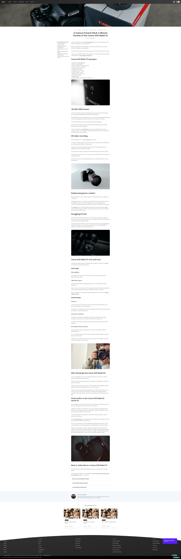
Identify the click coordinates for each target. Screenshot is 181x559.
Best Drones (77, 543)
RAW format (85, 129)
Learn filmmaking (156, 541)
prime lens (105, 223)
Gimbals (5, 547)
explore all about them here (85, 55)
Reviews (27, 1)
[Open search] (174, 2)
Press (24, 555)
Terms (14, 555)
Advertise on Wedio (38, 555)
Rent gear (15, 1)
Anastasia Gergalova (82, 494)
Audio (5, 549)
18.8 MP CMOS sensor (61, 43)
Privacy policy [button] (39, 557)
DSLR (106, 207)
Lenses (5, 543)
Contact (32, 555)
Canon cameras (85, 29)
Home (75, 29)
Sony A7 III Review (116, 549)
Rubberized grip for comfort (62, 46)
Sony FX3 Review (116, 543)
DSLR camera (90, 42)
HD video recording (60, 44)
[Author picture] (73, 496)
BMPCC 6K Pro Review (117, 545)
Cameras (79, 29)
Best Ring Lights (78, 547)
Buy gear (9, 1)
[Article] (72, 513)
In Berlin (40, 551)
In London (40, 547)
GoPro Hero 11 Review (117, 547)
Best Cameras (77, 541)
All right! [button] (176, 557)
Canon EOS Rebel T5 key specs (62, 42)
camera (88, 139)
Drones (5, 545)
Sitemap (28, 555)
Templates (154, 545)
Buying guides (21, 1)
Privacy (17, 555)
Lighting (5, 551)
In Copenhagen (41, 549)
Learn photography (156, 543)
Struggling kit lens (60, 47)
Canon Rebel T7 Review (117, 551)
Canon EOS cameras (92, 29)
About (21, 555)
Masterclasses (155, 549)
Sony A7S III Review (116, 541)
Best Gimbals (77, 545)
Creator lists (155, 547)
